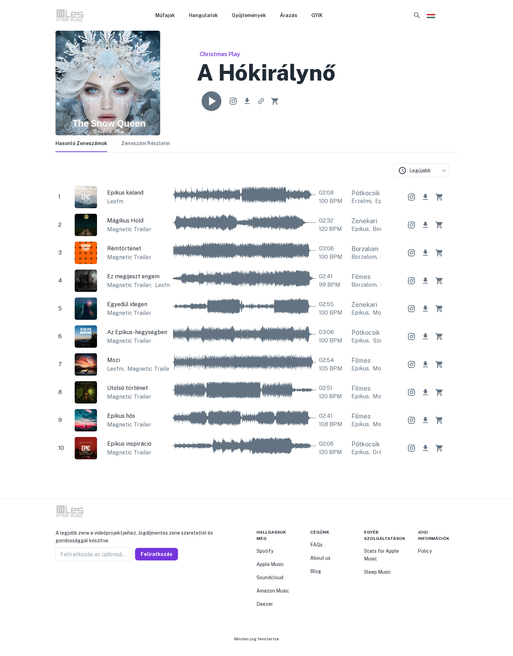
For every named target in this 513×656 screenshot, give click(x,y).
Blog (315, 571)
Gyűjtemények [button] (249, 15)
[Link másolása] (261, 101)
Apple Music (270, 564)
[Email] (83, 578)
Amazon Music (272, 591)
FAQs (316, 545)
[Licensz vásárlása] (275, 101)
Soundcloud (269, 577)
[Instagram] (66, 578)
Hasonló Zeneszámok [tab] (81, 143)
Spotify (264, 551)
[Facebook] (58, 578)
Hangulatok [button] (203, 15)
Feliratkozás (156, 554)
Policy (425, 551)
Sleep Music (377, 572)
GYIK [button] (316, 15)
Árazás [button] (288, 15)
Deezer (264, 604)
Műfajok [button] (165, 15)
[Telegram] (75, 578)
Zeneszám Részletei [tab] (145, 143)
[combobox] (421, 170)
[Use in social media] (233, 101)
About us (320, 558)
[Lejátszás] (211, 101)
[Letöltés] (247, 101)
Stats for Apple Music (381, 554)
